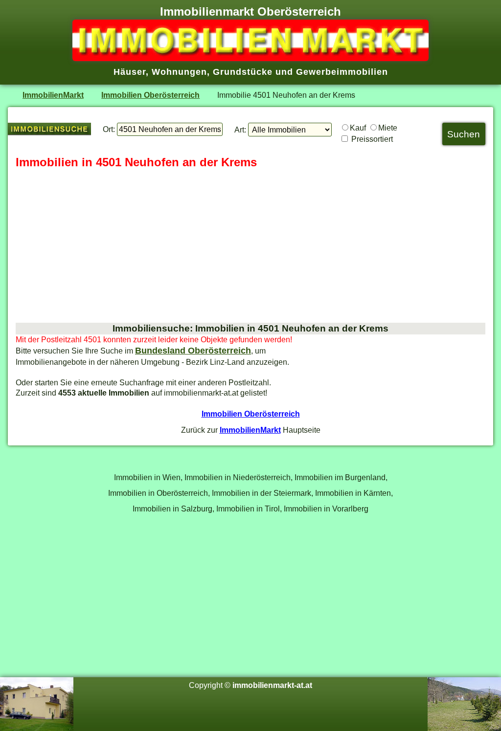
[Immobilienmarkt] (250, 58)
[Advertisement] (250, 246)
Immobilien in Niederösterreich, (238, 477)
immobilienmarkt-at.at (272, 685)
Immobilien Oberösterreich (150, 94)
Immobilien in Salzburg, (173, 508)
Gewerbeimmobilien (342, 72)
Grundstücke (243, 72)
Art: (240, 129)
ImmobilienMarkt (53, 94)
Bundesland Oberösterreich (193, 350)
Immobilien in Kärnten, (354, 492)
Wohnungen (179, 72)
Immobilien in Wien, (148, 477)
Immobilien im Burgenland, (341, 477)
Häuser (130, 72)
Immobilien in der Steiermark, (262, 492)
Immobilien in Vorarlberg (326, 508)
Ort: (109, 129)
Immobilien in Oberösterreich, (159, 492)
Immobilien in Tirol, (249, 508)
